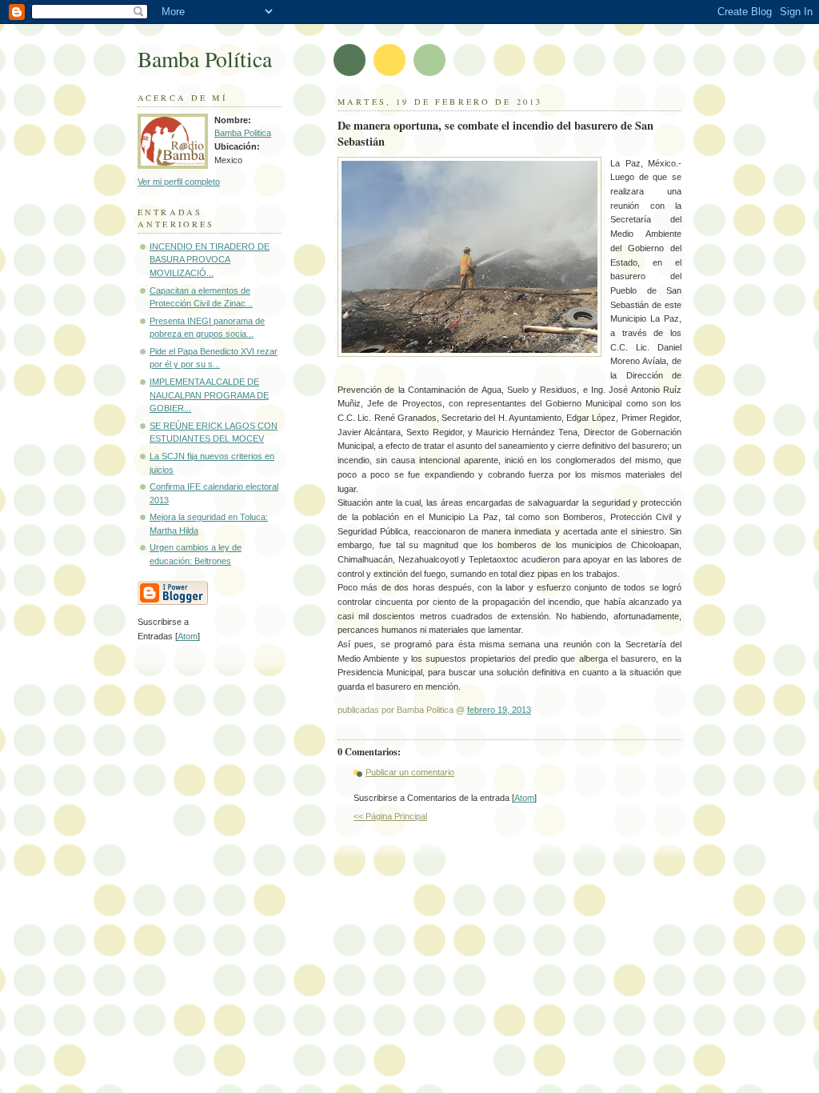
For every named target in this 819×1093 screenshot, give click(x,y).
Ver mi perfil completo (179, 181)
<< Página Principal (390, 816)
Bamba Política (205, 59)
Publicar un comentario (410, 772)
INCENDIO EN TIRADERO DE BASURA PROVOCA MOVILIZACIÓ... (210, 260)
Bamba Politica (242, 133)
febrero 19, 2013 (499, 710)
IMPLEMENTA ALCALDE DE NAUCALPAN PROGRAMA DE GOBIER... (209, 395)
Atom (524, 798)
